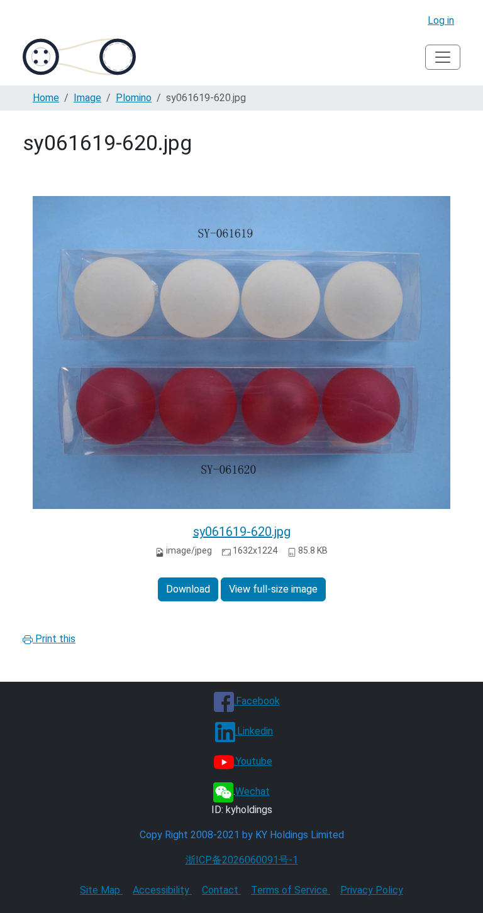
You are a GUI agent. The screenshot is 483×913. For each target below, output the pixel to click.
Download (188, 589)
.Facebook (257, 701)
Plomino (134, 98)
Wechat (252, 791)
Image (87, 98)
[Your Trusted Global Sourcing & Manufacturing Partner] (79, 56)
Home (46, 98)
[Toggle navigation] (442, 57)
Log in (441, 20)
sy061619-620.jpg (242, 531)
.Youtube (253, 761)
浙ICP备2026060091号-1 (242, 860)
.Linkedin (254, 731)
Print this (54, 639)
